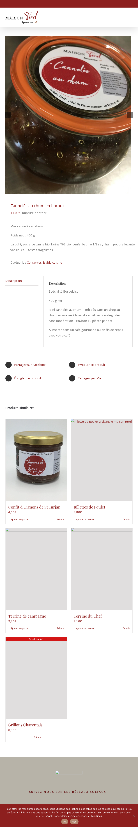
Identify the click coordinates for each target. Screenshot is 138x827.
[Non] (133, 815)
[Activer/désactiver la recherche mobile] (124, 17)
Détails (60, 519)
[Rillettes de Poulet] (101, 460)
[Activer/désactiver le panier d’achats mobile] (118, 17)
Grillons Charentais (25, 724)
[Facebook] (66, 802)
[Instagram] (71, 802)
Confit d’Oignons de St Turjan (34, 507)
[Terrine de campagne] (36, 569)
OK (64, 821)
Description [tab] (13, 281)
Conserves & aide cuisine (44, 262)
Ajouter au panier (20, 519)
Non (74, 821)
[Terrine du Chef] (101, 569)
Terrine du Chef (88, 616)
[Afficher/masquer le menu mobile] (131, 17)
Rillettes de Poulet (89, 507)
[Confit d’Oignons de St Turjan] (36, 460)
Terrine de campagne (27, 616)
